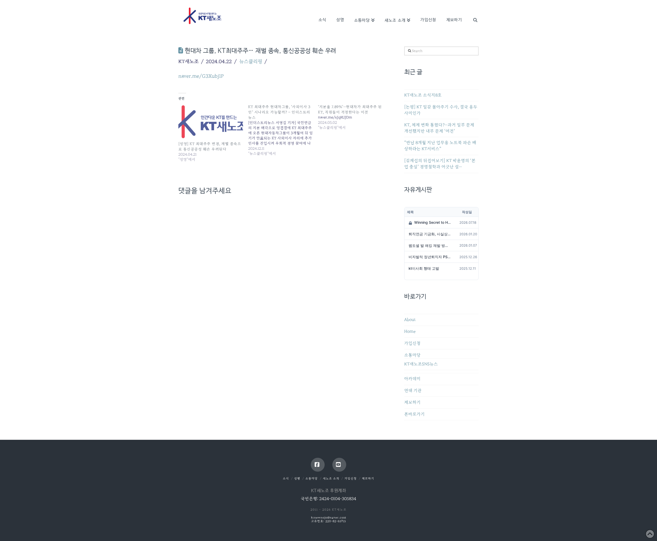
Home (410, 331)
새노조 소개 (331, 478)
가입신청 (412, 343)
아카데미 (412, 378)
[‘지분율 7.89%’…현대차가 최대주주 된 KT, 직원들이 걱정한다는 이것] (353, 117)
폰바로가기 (414, 414)
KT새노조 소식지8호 (423, 95)
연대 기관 (413, 390)
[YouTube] (339, 465)
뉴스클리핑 (250, 61)
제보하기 (412, 402)
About (410, 319)
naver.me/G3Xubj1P (201, 76)
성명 (297, 478)
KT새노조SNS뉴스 (421, 364)
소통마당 (412, 355)
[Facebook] (318, 465)
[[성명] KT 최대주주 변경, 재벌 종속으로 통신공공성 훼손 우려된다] (210, 122)
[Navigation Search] (473, 13)
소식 (286, 478)
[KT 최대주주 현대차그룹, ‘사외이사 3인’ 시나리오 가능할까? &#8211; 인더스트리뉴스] (283, 130)
